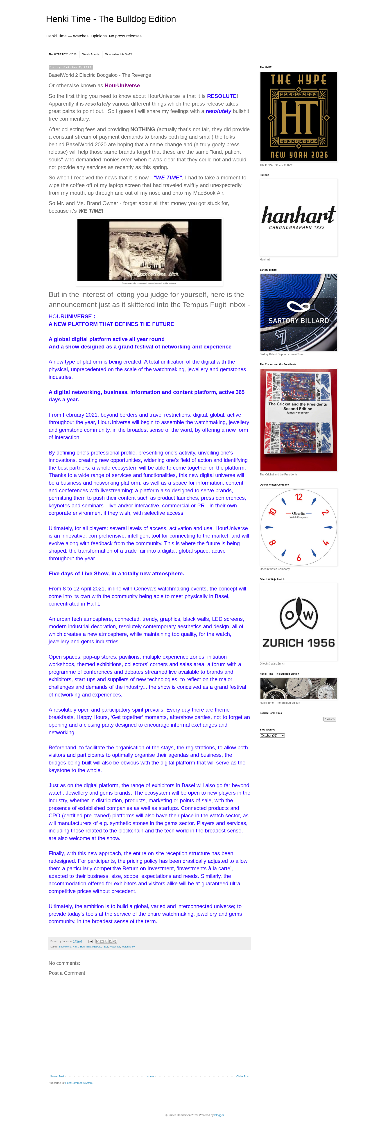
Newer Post (57, 1076)
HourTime (85, 946)
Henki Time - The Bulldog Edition (111, 19)
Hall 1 (76, 946)
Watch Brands (91, 54)
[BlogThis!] (102, 941)
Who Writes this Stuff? (118, 54)
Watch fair (114, 946)
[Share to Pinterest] (115, 941)
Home (150, 1076)
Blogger (219, 1115)
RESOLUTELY (100, 946)
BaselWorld (65, 946)
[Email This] (97, 941)
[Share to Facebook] (110, 941)
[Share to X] (106, 941)
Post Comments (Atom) (79, 1083)
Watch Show (128, 946)
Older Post (242, 1076)
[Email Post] (90, 941)
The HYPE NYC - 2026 (63, 54)
